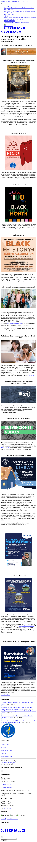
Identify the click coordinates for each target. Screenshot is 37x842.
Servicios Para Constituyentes (19, 22)
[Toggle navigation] (1, 3)
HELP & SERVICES (9, 9)
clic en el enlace (5, 447)
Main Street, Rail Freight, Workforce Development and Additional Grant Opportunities (18, 721)
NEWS (6, 16)
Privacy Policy (5, 744)
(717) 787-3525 (7, 808)
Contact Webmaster (7, 756)
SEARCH (3, 840)
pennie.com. (31, 375)
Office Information (28, 8)
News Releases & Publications (22, 17)
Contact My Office (23, 11)
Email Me (3, 753)
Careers (3, 747)
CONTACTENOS (9, 21)
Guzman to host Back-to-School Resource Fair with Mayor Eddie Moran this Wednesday (16, 708)
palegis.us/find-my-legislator (26, 626)
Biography (7, 8)
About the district (12, 819)
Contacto (7, 22)
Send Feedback (5, 695)
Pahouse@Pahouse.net (8, 762)
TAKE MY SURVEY (9, 14)
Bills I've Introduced (17, 19)
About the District (16, 8)
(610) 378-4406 (7, 787)
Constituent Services (10, 11)
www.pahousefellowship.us (14, 323)
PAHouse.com (8, 26)
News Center (8, 17)
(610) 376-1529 (7, 784)
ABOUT (6, 6)
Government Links (6, 750)
